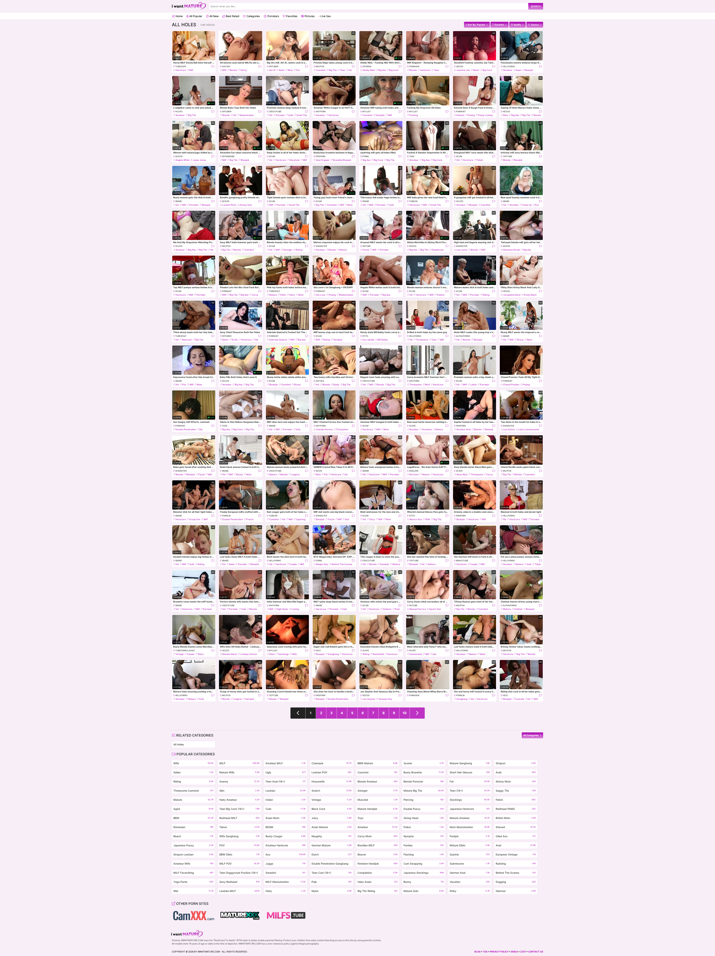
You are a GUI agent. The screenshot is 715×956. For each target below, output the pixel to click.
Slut (347, 519)
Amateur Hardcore (286, 845)
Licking (295, 609)
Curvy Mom (378, 836)
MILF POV (239, 863)
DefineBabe (228, 156)
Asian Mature (332, 827)
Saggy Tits (516, 790)
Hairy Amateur (239, 799)
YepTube (507, 156)
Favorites (291, 16)
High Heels (282, 609)
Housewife (332, 781)
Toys (378, 818)
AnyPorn (321, 111)
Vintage (180, 654)
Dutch (332, 854)
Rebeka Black (229, 654)
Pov (298, 70)
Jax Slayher (369, 699)
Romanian (193, 827)
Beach (193, 836)
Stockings (283, 654)
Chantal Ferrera (324, 429)
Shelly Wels (369, 70)
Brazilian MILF (378, 845)
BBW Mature (378, 763)
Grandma (427, 429)
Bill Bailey (383, 339)
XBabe (178, 201)
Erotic (235, 339)
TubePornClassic (185, 650)
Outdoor (387, 609)
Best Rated (232, 16)
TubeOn (413, 201)
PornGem (414, 66)
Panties (423, 845)
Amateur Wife (193, 863)
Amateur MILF (286, 763)
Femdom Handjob (378, 863)
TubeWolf (274, 291)
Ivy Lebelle (368, 339)
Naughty (332, 836)
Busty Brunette (423, 772)
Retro (201, 654)
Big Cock (394, 70)
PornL (365, 156)
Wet (193, 891)
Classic (191, 654)
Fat (326, 474)
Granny (239, 781)
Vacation (470, 881)
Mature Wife (239, 772)
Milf (191, 70)
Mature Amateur (470, 818)
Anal (516, 845)
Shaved (516, 827)
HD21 (318, 650)
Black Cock (332, 808)
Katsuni (460, 115)
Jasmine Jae (463, 70)
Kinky (470, 891)
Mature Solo (423, 891)
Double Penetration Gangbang (332, 864)
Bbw (290, 70)
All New (214, 16)
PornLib (226, 515)
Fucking (413, 115)
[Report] (212, 66)
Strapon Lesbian (193, 854)
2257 (523, 951)
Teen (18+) (470, 790)
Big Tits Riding (378, 891)
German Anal (470, 872)
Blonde (233, 70)
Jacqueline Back (512, 294)
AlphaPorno (463, 336)
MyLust (366, 111)
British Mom (516, 818)
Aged (193, 808)
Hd (350, 70)
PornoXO (180, 425)
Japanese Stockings (423, 872)
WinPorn (461, 515)
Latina (473, 384)
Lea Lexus (461, 249)
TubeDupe (180, 66)
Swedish (286, 872)
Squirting (300, 519)
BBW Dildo (239, 854)
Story (372, 519)
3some (423, 763)
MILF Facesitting (193, 872)
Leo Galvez (509, 429)
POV (239, 845)
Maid (482, 654)
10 (404, 713)
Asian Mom (286, 818)
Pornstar (280, 115)
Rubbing (516, 863)
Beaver (378, 854)
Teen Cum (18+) (332, 872)
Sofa (290, 115)
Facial (366, 249)
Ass (434, 654)
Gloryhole (294, 160)
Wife (427, 519)
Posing (471, 115)
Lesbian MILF (239, 891)
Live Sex (325, 16)
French (250, 519)
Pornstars (273, 16)
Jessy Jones (199, 160)
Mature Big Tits (423, 790)
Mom (350, 204)
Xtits (365, 336)
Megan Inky (322, 564)
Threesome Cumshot (193, 790)
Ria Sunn (414, 474)
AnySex (226, 66)
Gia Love (320, 294)
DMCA (514, 951)
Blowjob (529, 70)
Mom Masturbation (470, 827)
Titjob (538, 564)
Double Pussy (423, 808)
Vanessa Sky (385, 699)
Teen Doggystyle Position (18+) (239, 873)
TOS (485, 951)
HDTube (366, 246)
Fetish (479, 160)
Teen (342, 70)
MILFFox (320, 66)
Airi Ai (272, 70)
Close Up (527, 204)
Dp (200, 429)
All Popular (195, 16)
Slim (239, 790)
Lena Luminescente (528, 429)
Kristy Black (530, 294)
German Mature (332, 845)
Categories (253, 16)
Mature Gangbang (470, 763)
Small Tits (301, 115)
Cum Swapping (423, 863)
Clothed (518, 609)
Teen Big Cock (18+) (239, 808)
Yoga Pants (193, 881)
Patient (440, 294)
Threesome (422, 339)
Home (179, 16)
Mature (343, 249)
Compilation (378, 872)
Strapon (516, 763)
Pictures (309, 16)
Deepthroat (438, 249)
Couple (293, 564)
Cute (286, 808)
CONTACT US (535, 951)
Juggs (286, 863)
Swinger (378, 790)
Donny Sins (246, 204)
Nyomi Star (435, 609)
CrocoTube (275, 111)
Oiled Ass (516, 836)
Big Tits (333, 70)
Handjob (380, 115)
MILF (239, 763)
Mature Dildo (470, 845)
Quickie (470, 854)
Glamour (516, 891)
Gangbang (333, 654)
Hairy (292, 294)
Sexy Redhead (239, 881)
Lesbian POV (332, 772)
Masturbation (247, 115)
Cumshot (320, 70)
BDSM (286, 827)
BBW (193, 818)
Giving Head (423, 818)
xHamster (321, 246)
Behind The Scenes (342, 564)
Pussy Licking (485, 115)
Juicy (332, 818)
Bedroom (187, 339)
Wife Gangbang (239, 836)
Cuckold (519, 699)
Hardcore (181, 70)
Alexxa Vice (415, 519)
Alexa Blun (462, 474)
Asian (282, 70)
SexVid (179, 156)
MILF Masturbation (286, 881)
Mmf (427, 384)
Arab (516, 772)
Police (423, 827)
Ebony (520, 339)
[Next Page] (417, 713)
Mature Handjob (378, 808)
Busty (336, 384)
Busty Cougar (286, 836)
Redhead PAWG (516, 808)
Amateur (507, 70)
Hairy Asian (378, 881)
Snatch (332, 790)
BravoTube (462, 560)
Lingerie (295, 474)
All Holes (178, 744)
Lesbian (286, 790)
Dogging (516, 881)
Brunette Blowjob (342, 160)
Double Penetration (186, 429)
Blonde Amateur (378, 781)
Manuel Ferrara (417, 609)
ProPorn (320, 156)
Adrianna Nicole (511, 249)
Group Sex (194, 519)
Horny (243, 70)
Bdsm (476, 70)
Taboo (239, 827)
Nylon (332, 891)
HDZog (459, 66)
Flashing (423, 854)
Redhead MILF (239, 818)
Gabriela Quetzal (278, 339)
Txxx (411, 156)
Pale (332, 881)
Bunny (423, 881)
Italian (193, 772)
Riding (299, 249)
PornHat (461, 111)
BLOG (477, 951)
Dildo (283, 294)
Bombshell (378, 654)
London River (229, 204)
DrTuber (273, 66)
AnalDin (413, 471)
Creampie (332, 763)
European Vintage (516, 854)
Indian (286, 799)
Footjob (470, 836)
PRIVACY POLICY (499, 951)
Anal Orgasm (323, 160)
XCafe (412, 425)
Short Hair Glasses (470, 772)
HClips (178, 111)
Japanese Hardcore (470, 808)
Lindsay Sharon (248, 654)
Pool (397, 609)
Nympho (423, 836)
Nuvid (319, 471)
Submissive (470, 863)
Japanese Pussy (193, 845)
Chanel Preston (511, 384)
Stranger (287, 249)
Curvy (255, 294)
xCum (272, 156)
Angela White (183, 160)
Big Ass (382, 70)
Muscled (378, 799)
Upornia (366, 66)
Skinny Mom (516, 781)
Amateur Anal (463, 429)
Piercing (423, 799)
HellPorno (509, 66)
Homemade (415, 654)
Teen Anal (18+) (286, 781)
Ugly (286, 772)
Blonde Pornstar (423, 781)
